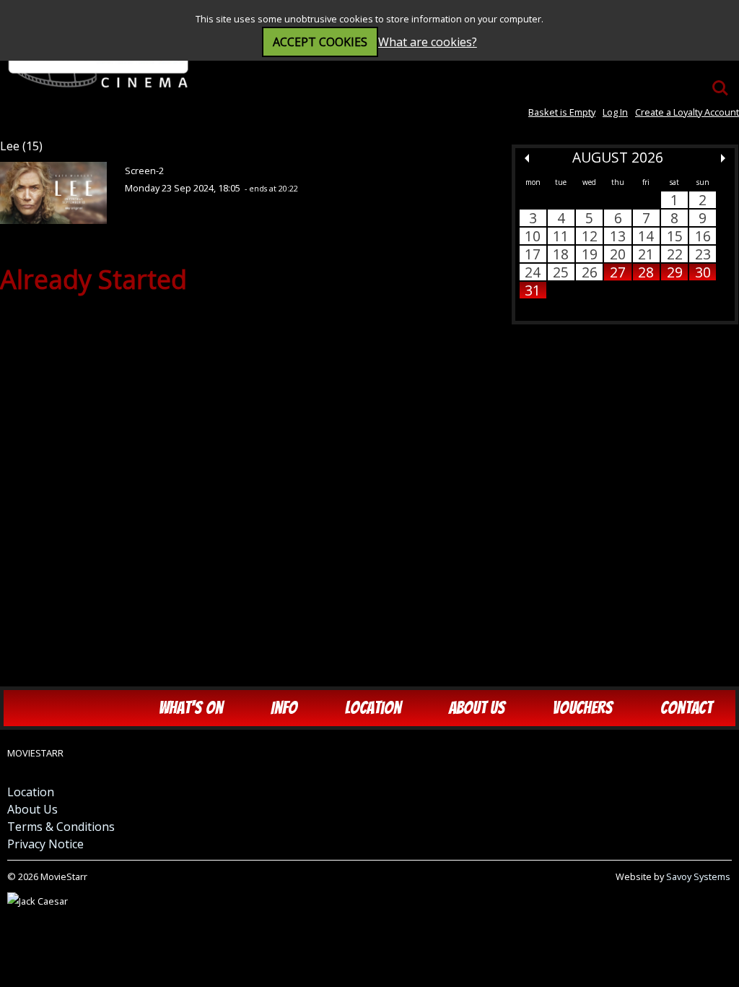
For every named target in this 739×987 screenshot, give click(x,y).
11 (561, 236)
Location (373, 708)
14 (646, 236)
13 (618, 236)
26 (590, 272)
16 (703, 236)
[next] (723, 158)
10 (533, 236)
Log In (615, 111)
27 (618, 272)
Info (284, 708)
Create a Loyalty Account (687, 111)
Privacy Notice (45, 844)
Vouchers (583, 708)
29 (675, 272)
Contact (686, 708)
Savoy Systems (698, 876)
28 (646, 272)
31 (533, 290)
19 (590, 254)
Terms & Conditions (61, 827)
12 (590, 236)
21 (646, 254)
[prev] (526, 158)
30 (703, 272)
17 (533, 254)
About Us (477, 708)
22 (675, 254)
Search (720, 81)
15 (675, 236)
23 (703, 254)
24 (533, 272)
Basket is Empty (561, 111)
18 (561, 254)
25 (561, 272)
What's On (191, 708)
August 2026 (617, 157)
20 (618, 254)
